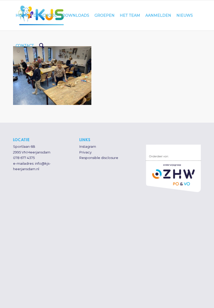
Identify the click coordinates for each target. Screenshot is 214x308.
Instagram (87, 146)
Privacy (85, 152)
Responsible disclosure (98, 158)
